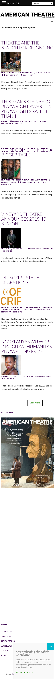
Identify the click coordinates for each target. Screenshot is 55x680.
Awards (4, 121)
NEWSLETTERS (8, 641)
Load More (35, 402)
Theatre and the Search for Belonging (27, 45)
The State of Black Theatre (34, 180)
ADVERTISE (6, 631)
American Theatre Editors (38, 249)
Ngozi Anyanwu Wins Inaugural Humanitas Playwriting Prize (26, 346)
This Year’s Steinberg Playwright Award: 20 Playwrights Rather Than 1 (26, 109)
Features (5, 180)
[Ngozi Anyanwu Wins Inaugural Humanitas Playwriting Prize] (11, 365)
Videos (16, 310)
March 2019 (15, 180)
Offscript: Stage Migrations (20, 280)
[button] (4, 3)
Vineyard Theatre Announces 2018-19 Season (23, 218)
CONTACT (6, 655)
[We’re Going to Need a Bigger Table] (11, 169)
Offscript (6, 307)
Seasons (5, 249)
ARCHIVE (5, 651)
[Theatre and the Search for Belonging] (11, 61)
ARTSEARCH (7, 646)
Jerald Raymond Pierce (31, 182)
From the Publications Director (16, 73)
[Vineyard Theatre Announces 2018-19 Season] (11, 237)
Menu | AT (13, 3)
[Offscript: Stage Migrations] (11, 296)
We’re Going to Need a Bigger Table (26, 152)
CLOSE (50, 646)
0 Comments (28, 75)
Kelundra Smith (12, 75)
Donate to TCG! (25, 672)
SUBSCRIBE (6, 636)
